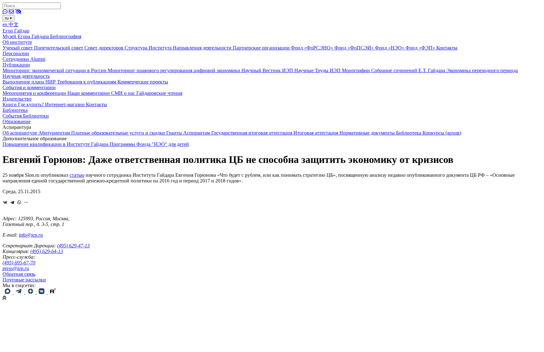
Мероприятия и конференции (35, 93)
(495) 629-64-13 (46, 251)
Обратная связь (19, 274)
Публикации (16, 64)
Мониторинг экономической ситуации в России (55, 70)
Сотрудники (16, 59)
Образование (17, 121)
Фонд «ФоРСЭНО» (312, 47)
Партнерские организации (262, 47)
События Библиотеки (26, 115)
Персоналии (16, 53)
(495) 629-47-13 (73, 245)
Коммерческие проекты (142, 81)
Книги (10, 104)
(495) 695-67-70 (19, 262)
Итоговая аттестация (316, 133)
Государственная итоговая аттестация (252, 133)
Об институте (17, 42)
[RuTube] (53, 292)
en (5, 24)
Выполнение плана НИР (30, 81)
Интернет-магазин (65, 104)
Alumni (37, 59)
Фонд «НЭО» (390, 47)
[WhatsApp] (19, 202)
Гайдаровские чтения (159, 93)
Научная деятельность (26, 76)
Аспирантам (197, 133)
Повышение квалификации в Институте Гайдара (56, 144)
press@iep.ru (16, 268)
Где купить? (31, 104)
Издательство (17, 98)
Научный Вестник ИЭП (267, 70)
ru (8, 18)
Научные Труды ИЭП (318, 70)
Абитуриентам (54, 133)
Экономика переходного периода (482, 70)
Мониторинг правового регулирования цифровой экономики (174, 70)
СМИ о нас (123, 93)
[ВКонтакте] (5, 202)
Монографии (356, 70)
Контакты (446, 47)
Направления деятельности (203, 47)
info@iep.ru (31, 235)
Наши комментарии (89, 93)
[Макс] (8, 292)
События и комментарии (29, 87)
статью (77, 175)
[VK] (42, 292)
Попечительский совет (59, 47)
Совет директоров (104, 47)
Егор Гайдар (16, 30)
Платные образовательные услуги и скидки (118, 133)
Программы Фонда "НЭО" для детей (149, 144)
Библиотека (15, 110)
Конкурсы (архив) (441, 133)
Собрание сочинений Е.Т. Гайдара (408, 70)
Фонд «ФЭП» (420, 47)
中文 (13, 24)
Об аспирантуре (20, 133)
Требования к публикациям (87, 81)
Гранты (174, 133)
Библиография (65, 36)
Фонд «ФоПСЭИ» (354, 47)
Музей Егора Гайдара (26, 36)
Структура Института (149, 47)
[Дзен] (31, 292)
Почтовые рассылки (24, 279)
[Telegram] (12, 202)
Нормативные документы (367, 133)
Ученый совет (18, 47)
